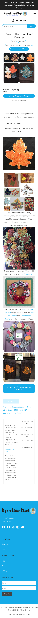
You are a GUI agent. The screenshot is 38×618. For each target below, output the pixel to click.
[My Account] (13, 20)
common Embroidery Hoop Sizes (10, 449)
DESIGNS (22, 42)
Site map (34, 607)
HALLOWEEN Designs (22, 2)
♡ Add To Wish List (19, 101)
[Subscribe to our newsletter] (22, 528)
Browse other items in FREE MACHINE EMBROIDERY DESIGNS (17, 410)
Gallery (4, 571)
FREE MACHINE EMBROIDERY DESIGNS (18, 45)
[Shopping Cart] (21, 20)
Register (5, 544)
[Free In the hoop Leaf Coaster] (19, 83)
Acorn (23, 309)
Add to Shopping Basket (19, 96)
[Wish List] (17, 20)
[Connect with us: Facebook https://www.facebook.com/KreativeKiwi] (8, 528)
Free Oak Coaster (26, 274)
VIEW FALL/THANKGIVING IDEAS (19, 388)
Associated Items (9, 402)
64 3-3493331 (9, 518)
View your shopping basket (13, 407)
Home (13, 42)
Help (3, 561)
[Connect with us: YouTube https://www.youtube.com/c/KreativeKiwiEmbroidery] (4, 528)
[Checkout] (24, 20)
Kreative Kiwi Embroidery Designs (19, 607)
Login (4, 549)
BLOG (4, 566)
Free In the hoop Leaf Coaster (19, 49)
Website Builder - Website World (19, 614)
